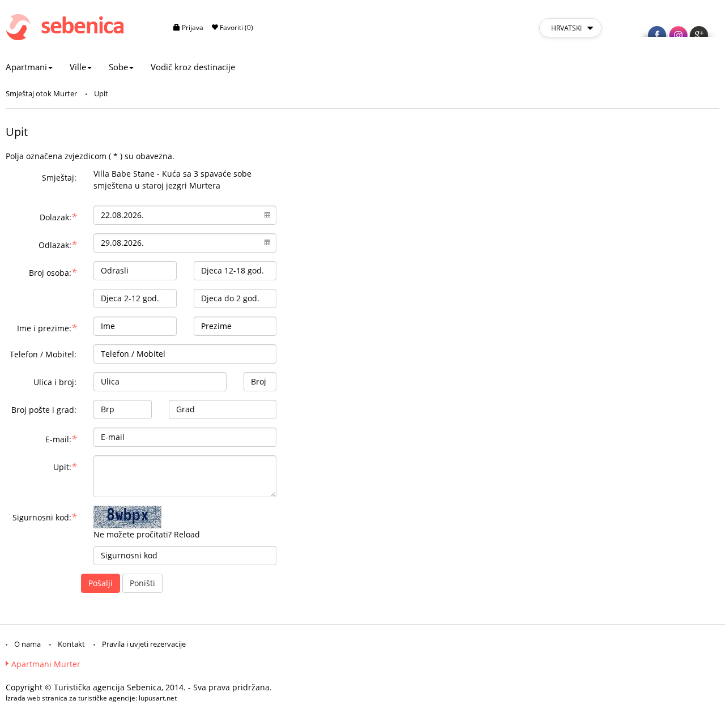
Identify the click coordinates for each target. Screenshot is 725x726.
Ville (78, 66)
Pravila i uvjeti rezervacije (144, 644)
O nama (27, 644)
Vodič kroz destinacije (193, 66)
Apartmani (26, 66)
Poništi (142, 583)
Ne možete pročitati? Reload (146, 534)
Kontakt (71, 644)
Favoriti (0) (235, 27)
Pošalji (100, 583)
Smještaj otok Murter (41, 93)
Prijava (191, 27)
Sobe (118, 66)
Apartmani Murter (45, 664)
